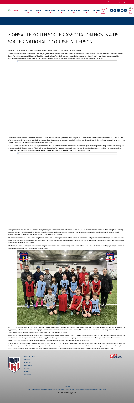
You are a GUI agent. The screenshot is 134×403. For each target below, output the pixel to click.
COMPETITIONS (50, 10)
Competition (28, 365)
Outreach (27, 371)
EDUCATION (61, 10)
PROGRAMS (38, 10)
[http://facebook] (111, 10)
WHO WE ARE (28, 10)
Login (124, 2)
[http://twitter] (114, 10)
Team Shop (117, 2)
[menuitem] (10, 21)
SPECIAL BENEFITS (74, 10)
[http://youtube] (122, 10)
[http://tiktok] (125, 10)
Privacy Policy (67, 386)
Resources (27, 374)
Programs (27, 368)
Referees (27, 359)
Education (27, 362)
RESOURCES (86, 10)
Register (108, 2)
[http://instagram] (118, 10)
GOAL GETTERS (29, 356)
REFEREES (96, 10)
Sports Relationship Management (58, 389)
